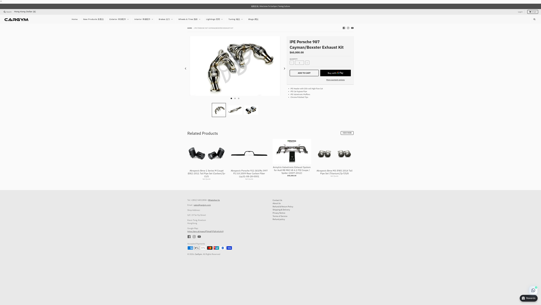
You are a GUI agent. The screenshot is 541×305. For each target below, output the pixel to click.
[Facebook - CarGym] (344, 28)
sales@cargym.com (202, 205)
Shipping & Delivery (281, 209)
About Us (277, 203)
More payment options (335, 80)
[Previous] (185, 68)
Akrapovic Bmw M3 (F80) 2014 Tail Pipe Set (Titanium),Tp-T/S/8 (334, 172)
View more (347, 133)
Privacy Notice (279, 213)
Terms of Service (280, 216)
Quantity (294, 59)
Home (189, 28)
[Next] (284, 68)
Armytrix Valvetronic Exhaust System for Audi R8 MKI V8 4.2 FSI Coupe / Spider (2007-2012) (292, 170)
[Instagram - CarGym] (348, 28)
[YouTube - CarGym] (352, 28)
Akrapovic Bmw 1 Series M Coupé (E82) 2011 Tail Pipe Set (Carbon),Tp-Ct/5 (206, 173)
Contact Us (277, 200)
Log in (520, 12)
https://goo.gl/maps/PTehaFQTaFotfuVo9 (205, 231)
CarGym (198, 254)
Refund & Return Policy (283, 206)
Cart (534, 12)
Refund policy (279, 219)
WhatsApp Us (214, 200)
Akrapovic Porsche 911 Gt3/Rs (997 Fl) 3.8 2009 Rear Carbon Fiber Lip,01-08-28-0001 (249, 173)
